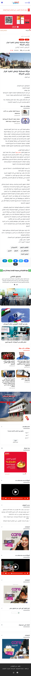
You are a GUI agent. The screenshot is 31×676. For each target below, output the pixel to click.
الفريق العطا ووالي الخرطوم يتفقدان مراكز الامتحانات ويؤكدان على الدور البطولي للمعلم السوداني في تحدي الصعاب (8, 382)
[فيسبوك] (26, 260)
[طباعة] (15, 264)
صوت (27, 435)
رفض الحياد (24, 254)
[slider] (17, 498)
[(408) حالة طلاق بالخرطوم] (23, 373)
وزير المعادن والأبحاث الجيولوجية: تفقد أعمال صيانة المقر (15, 298)
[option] (15, 297)
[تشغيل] (27, 498)
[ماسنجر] (15, 260)
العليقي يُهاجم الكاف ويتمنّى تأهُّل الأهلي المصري (9, 362)
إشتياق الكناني (25, 50)
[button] (15, 492)
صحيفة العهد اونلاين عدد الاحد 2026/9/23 (19, 514)
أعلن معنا (13, 669)
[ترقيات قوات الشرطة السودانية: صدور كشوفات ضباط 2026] (25, 121)
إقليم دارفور (24, 247)
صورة (26, 433)
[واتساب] (10, 260)
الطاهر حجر (24, 251)
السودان (14, 247)
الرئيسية (26, 36)
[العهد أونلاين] (15, 2)
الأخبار (22, 36)
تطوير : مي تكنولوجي (15, 666)
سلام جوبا (18, 152)
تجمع (15, 251)
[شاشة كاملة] (3, 498)
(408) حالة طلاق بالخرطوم (25, 379)
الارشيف (4, 669)
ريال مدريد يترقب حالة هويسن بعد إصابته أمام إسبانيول (16, 510)
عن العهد (26, 669)
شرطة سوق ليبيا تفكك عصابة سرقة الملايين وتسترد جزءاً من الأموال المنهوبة (23, 363)
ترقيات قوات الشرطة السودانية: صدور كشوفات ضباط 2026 (16, 517)
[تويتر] (21, 260)
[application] (15, 492)
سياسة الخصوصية (20, 669)
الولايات (21, 39)
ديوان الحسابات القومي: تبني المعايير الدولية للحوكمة (15, 10)
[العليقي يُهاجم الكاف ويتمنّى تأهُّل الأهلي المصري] (8, 356)
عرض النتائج (15, 442)
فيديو (26, 438)
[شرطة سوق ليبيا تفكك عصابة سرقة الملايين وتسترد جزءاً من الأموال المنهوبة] (23, 356)
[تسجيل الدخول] (2, 3)
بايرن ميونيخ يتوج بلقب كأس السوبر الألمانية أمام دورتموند (15, 512)
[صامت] (6, 498)
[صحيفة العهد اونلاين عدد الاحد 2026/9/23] (25, 113)
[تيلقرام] (4, 260)
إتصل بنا (8, 669)
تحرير (9, 251)
